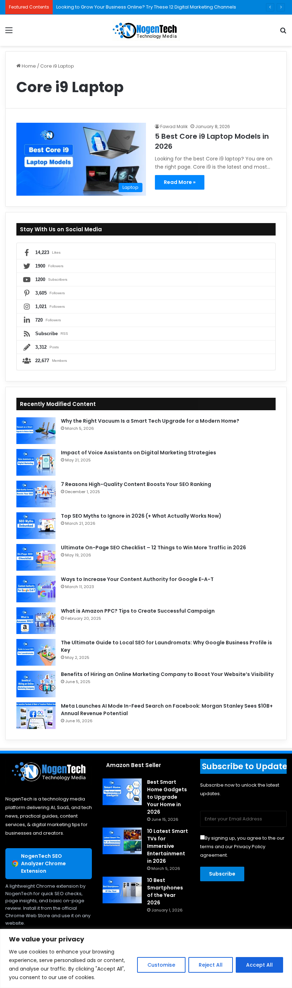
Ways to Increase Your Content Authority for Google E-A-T (137, 579)
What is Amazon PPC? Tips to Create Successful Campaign (138, 610)
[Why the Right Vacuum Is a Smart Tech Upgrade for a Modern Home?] (36, 430)
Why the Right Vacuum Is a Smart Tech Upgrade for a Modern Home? (150, 420)
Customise (161, 964)
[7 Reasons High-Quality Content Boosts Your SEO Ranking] (36, 494)
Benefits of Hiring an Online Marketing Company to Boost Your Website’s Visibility (167, 674)
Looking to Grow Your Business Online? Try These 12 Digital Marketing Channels (146, 7)
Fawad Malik (174, 126)
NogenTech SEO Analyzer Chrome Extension (43, 863)
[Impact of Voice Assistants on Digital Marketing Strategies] (36, 462)
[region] (146, 958)
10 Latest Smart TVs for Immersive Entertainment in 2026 (167, 846)
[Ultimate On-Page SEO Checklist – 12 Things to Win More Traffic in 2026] (36, 557)
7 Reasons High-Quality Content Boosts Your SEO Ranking (136, 484)
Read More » (179, 182)
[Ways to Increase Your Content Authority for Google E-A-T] (36, 589)
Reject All (211, 964)
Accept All (259, 964)
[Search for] (283, 33)
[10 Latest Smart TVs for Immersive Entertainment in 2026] (122, 841)
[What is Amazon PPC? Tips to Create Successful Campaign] (36, 620)
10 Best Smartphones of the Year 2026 (165, 891)
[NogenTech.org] (146, 30)
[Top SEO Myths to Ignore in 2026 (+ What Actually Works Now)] (36, 525)
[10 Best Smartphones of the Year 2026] (122, 890)
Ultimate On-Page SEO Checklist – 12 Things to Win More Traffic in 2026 (153, 547)
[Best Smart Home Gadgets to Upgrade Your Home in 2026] (122, 791)
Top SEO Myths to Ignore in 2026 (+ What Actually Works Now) (141, 515)
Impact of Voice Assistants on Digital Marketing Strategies (138, 452)
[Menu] (8, 33)
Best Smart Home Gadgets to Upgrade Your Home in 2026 (167, 796)
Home (28, 66)
